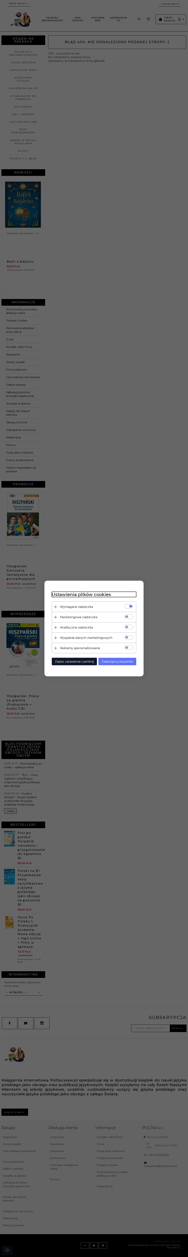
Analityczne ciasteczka (76, 627)
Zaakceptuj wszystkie (117, 661)
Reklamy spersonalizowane (80, 648)
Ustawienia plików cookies (81, 594)
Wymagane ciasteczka (76, 607)
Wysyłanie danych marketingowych (86, 638)
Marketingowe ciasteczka (78, 617)
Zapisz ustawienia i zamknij (74, 661)
